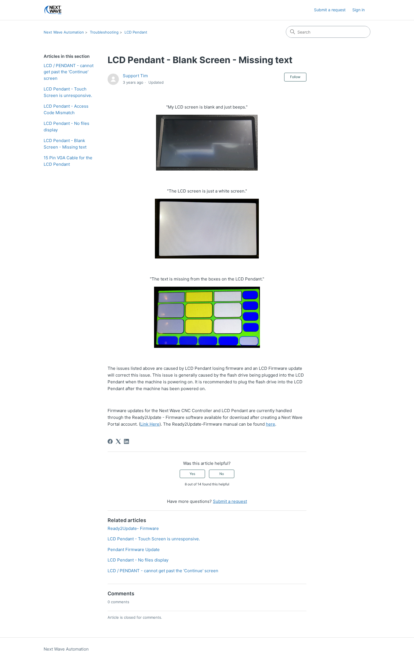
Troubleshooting (104, 32)
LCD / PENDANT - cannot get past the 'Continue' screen (69, 72)
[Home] (53, 10)
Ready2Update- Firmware (133, 528)
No (221, 474)
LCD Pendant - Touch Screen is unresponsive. (68, 92)
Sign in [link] (358, 9)
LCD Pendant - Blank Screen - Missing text (65, 144)
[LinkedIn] (126, 441)
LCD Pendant (135, 32)
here (270, 424)
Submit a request (330, 9)
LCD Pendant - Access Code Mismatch (66, 109)
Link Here (149, 424)
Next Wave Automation (64, 32)
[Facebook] (110, 441)
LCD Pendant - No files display (66, 126)
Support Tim (135, 75)
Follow (295, 77)
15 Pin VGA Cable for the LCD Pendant (68, 161)
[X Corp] (118, 441)
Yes (192, 474)
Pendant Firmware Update (134, 549)
